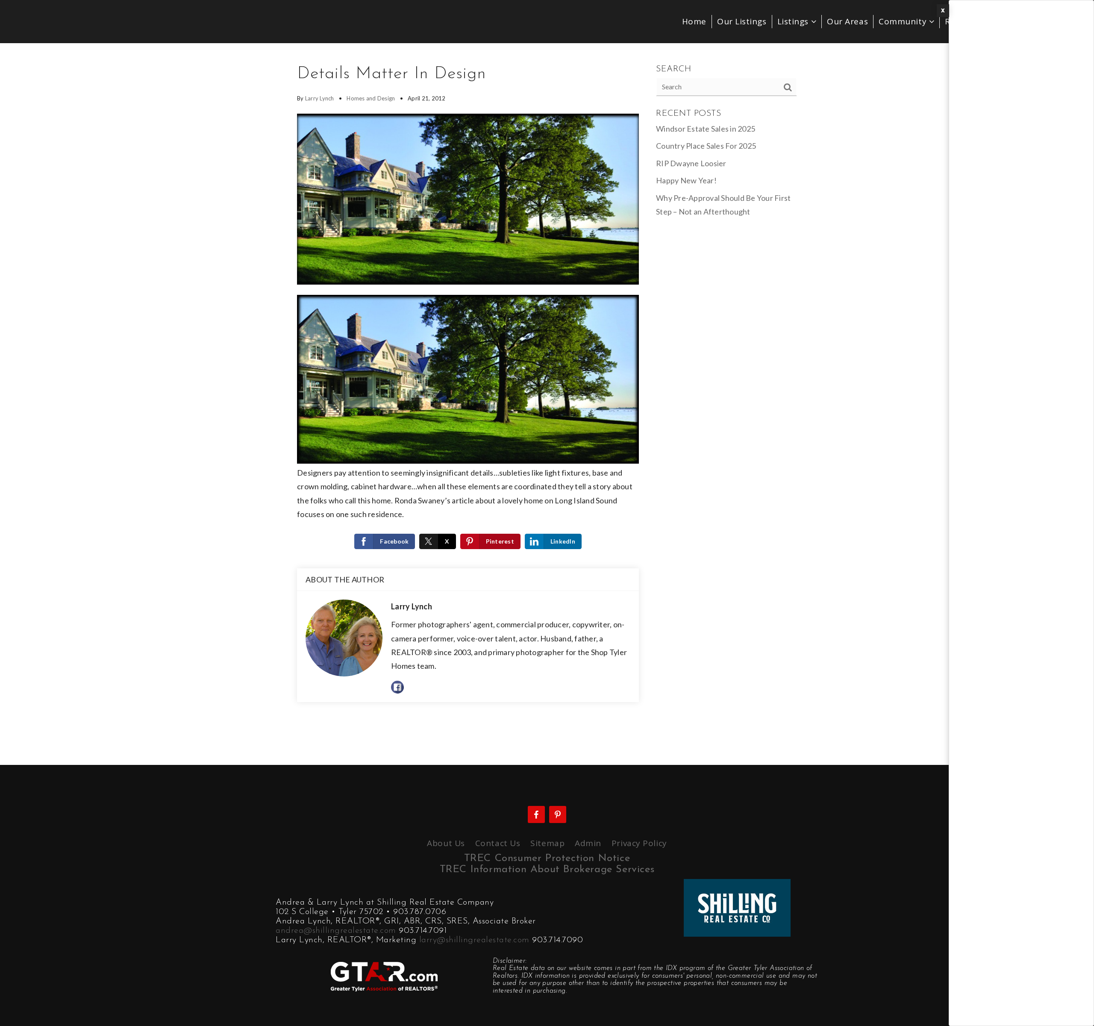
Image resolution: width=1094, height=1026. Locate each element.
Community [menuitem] (904, 21)
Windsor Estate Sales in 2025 (705, 128)
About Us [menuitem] (446, 843)
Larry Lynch (319, 98)
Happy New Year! (686, 180)
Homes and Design (371, 98)
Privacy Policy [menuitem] (639, 843)
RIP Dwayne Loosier (691, 163)
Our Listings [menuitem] (742, 21)
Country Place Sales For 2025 (706, 145)
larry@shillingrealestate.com (474, 940)
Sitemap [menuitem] (547, 843)
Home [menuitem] (694, 21)
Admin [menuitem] (588, 843)
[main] (547, 404)
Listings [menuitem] (794, 21)
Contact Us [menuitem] (498, 843)
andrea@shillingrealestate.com (336, 930)
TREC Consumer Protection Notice (547, 858)
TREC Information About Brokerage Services (547, 869)
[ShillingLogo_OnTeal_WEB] (737, 906)
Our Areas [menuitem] (847, 21)
